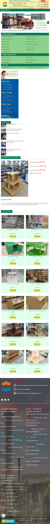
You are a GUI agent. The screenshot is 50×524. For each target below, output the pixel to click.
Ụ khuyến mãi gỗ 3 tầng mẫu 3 (12, 364)
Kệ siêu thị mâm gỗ (30, 39)
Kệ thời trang (5, 46)
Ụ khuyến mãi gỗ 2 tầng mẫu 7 (37, 310)
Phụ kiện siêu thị (6, 52)
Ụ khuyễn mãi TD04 (12, 229)
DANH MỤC (6, 10)
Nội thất (5, 65)
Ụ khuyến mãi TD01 (12, 256)
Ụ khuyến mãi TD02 (37, 229)
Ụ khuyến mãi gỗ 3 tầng (37, 283)
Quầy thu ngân (29, 49)
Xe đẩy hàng (5, 62)
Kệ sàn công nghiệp (31, 59)
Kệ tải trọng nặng (6, 59)
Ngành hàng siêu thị (12, 30)
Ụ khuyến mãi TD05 (37, 256)
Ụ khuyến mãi (20, 30)
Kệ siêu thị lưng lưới (7, 36)
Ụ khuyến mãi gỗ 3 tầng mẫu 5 (37, 337)
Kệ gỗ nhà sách (6, 41)
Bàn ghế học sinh (6, 67)
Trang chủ (4, 30)
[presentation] (2, 22)
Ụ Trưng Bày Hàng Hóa (12, 283)
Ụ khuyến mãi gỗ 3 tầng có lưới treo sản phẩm (13, 311)
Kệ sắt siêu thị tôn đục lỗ (32, 36)
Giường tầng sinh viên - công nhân (34, 67)
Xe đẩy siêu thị (6, 49)
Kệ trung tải (29, 57)
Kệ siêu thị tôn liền (6, 39)
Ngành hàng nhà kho (9, 54)
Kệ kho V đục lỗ (6, 57)
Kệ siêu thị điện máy (31, 41)
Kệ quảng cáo (5, 44)
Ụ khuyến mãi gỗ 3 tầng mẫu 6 (12, 337)
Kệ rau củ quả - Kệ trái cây (32, 44)
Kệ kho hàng (29, 62)
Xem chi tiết (12, 236)
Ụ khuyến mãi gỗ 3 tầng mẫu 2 (37, 364)
